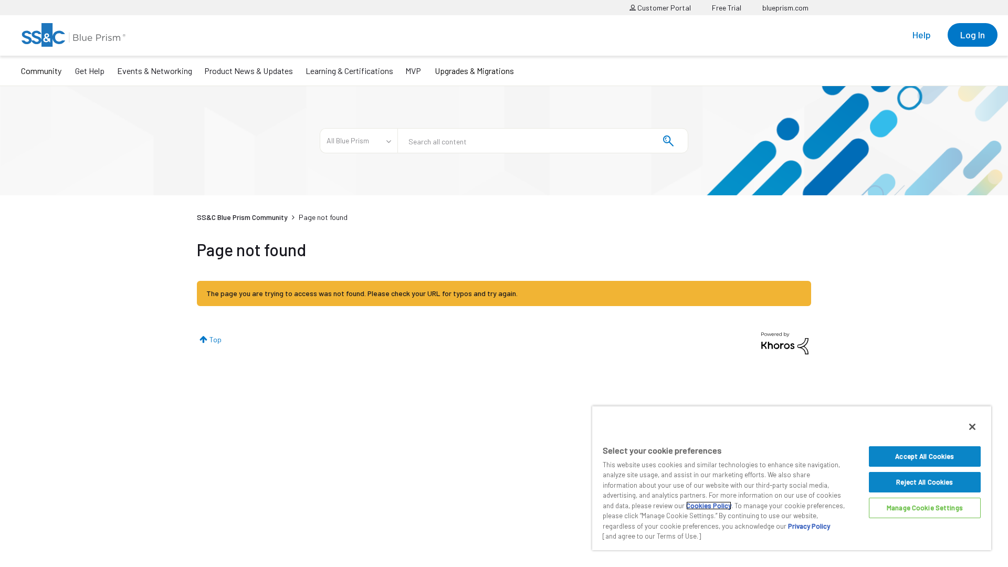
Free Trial (726, 7)
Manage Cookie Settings (925, 507)
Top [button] (215, 339)
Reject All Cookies (924, 482)
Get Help (89, 71)
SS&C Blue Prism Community (242, 217)
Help (921, 34)
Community (41, 71)
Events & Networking (154, 71)
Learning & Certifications (349, 71)
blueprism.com (785, 7)
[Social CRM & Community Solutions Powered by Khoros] (784, 342)
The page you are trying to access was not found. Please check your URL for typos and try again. (362, 293)
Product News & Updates (248, 71)
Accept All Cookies (924, 456)
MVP (413, 71)
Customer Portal (663, 7)
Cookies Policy (708, 505)
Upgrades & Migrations (474, 71)
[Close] (972, 426)
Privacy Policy (809, 526)
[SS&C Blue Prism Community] (73, 35)
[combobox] (542, 140)
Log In (972, 34)
